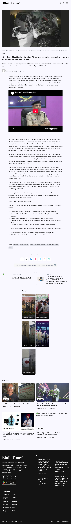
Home (3, 50)
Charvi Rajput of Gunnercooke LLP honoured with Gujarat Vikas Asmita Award (51, 434)
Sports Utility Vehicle (53, 244)
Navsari (16, 244)
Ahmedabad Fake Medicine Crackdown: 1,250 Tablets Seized (28, 372)
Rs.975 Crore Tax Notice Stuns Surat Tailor (28, 345)
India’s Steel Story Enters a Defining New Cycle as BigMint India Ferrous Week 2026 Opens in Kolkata (41, 345)
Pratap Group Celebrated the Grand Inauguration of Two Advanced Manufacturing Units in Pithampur (41, 317)
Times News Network (12, 70)
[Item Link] (29, 306)
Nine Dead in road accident (38, 244)
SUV (11, 247)
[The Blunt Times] (11, 3)
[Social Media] (3, 476)
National (8, 50)
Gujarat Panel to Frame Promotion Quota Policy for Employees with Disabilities (52, 404)
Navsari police (24, 244)
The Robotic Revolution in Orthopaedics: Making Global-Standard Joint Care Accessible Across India (18, 434)
